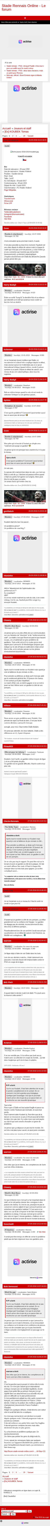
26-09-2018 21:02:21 (36, 285)
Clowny (7, 620)
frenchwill (8, 1224)
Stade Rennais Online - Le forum (24, 8)
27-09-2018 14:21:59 (35, 1224)
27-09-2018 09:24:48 (35, 890)
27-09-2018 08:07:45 (35, 705)
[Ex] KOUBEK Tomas (17, 131)
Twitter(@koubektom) (12, 212)
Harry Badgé (10, 285)
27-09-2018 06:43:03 (35, 657)
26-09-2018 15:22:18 (36, 140)
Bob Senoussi (11, 1286)
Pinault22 (8, 746)
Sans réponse (32, 22)
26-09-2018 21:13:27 (36, 400)
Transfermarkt (9, 199)
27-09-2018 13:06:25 (35, 1152)
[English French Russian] (5, 1514)
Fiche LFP (8, 203)
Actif (25, 22)
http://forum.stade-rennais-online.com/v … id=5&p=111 (24, 1451)
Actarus (8, 1042)
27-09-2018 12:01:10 (35, 1071)
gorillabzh (9, 511)
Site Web (7, 219)
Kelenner (8, 349)
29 (24, 136)
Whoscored (8, 201)
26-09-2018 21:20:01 (36, 511)
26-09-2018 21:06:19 (36, 379)
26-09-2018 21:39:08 (36, 575)
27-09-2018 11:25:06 (35, 909)
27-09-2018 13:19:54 (35, 1187)
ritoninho (8, 575)
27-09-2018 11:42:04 (35, 940)
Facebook (8, 217)
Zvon (6, 228)
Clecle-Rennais (11, 821)
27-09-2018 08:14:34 (35, 746)
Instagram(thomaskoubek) (14, 214)
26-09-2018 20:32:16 (36, 228)
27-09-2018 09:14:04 (35, 821)
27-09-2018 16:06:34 (35, 1357)
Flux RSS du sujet (42, 1517)
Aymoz (7, 400)
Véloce (7, 705)
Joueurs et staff (22, 128)
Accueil (6, 128)
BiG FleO (8, 982)
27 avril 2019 (18, 279)
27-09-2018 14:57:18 (35, 1286)
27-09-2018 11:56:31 (35, 982)
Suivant (30, 136)
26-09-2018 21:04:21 (36, 349)
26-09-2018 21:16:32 (36, 431)
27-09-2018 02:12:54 (35, 620)
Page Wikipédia (10, 190)
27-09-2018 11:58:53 (35, 1042)
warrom (7, 941)
